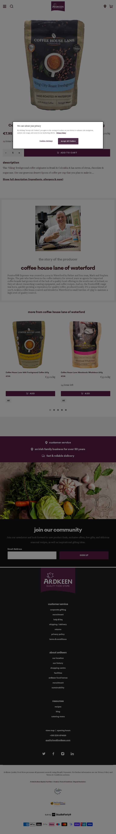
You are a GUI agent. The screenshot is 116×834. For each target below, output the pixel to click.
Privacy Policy (61, 133)
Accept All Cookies (68, 141)
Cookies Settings (46, 141)
